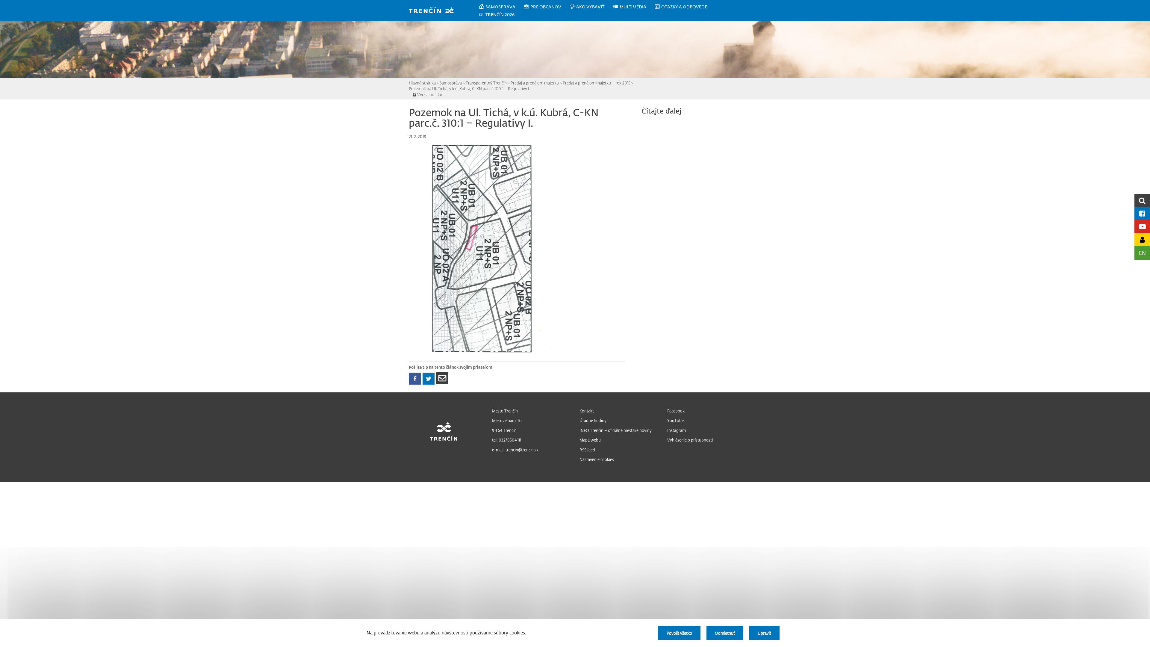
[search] (1142, 200)
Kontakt (586, 410)
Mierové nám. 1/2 (507, 420)
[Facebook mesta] (1142, 213)
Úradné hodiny (592, 420)
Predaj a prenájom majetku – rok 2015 (596, 82)
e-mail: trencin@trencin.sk (515, 449)
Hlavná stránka (422, 82)
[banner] (434, 11)
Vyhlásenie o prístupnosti (690, 439)
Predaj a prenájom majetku (535, 82)
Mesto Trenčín (505, 410)
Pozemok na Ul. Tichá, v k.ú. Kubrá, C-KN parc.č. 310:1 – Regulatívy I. (469, 88)
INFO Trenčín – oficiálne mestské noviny (615, 430)
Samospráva (451, 82)
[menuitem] (501, 7)
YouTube (675, 420)
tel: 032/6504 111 (506, 439)
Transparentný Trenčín (486, 82)
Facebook (676, 410)
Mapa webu (590, 439)
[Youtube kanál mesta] (1142, 226)
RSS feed (587, 449)
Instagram (676, 430)
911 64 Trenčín (504, 430)
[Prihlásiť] (1142, 239)
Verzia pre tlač (429, 94)
